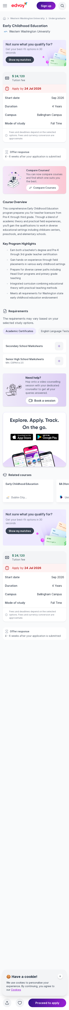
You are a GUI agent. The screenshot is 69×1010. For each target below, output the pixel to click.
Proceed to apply (47, 1003)
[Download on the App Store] (21, 437)
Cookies (16, 989)
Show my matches (20, 59)
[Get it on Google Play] (47, 437)
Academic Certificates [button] (19, 331)
